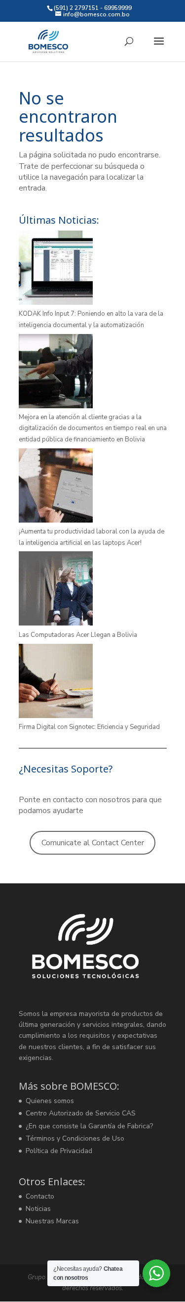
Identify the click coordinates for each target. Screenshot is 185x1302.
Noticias (38, 1208)
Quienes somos (50, 1101)
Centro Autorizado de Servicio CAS (81, 1113)
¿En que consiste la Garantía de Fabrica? (89, 1126)
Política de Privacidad (59, 1151)
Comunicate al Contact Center (92, 842)
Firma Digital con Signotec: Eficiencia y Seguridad (89, 727)
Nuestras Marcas (52, 1221)
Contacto (40, 1196)
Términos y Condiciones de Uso (75, 1138)
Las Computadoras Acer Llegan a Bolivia (78, 634)
